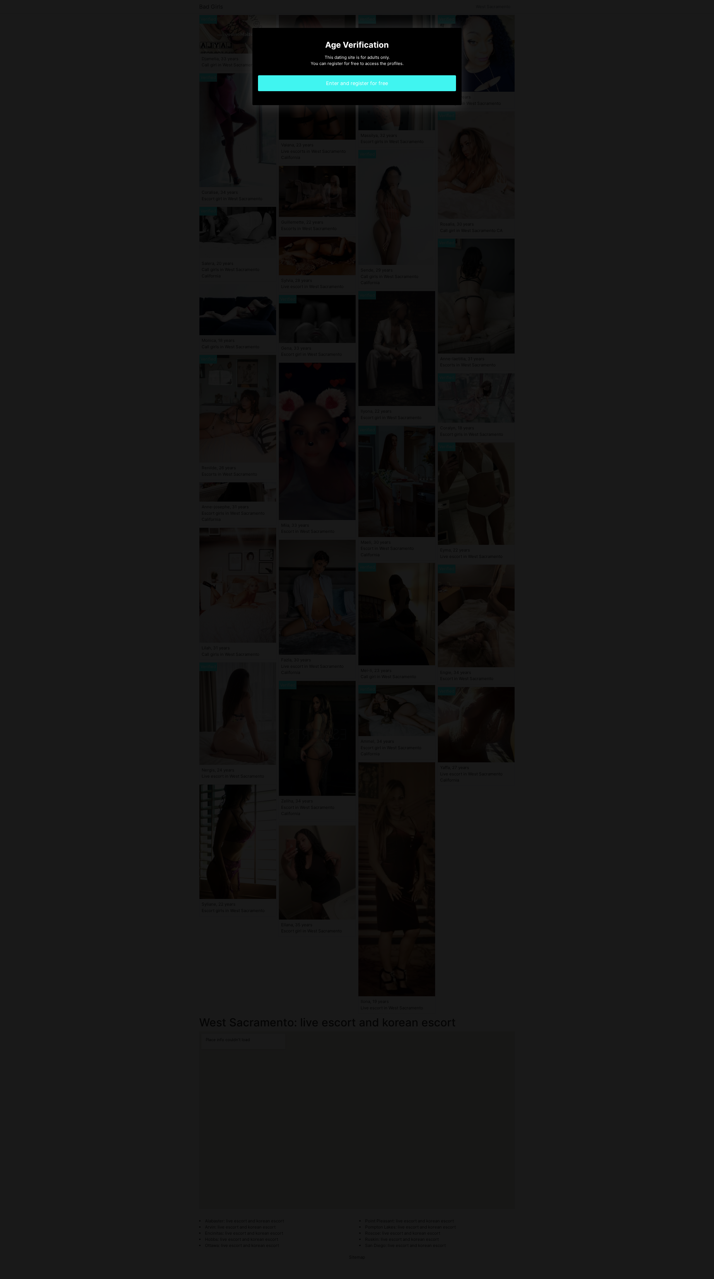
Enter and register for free (357, 83)
